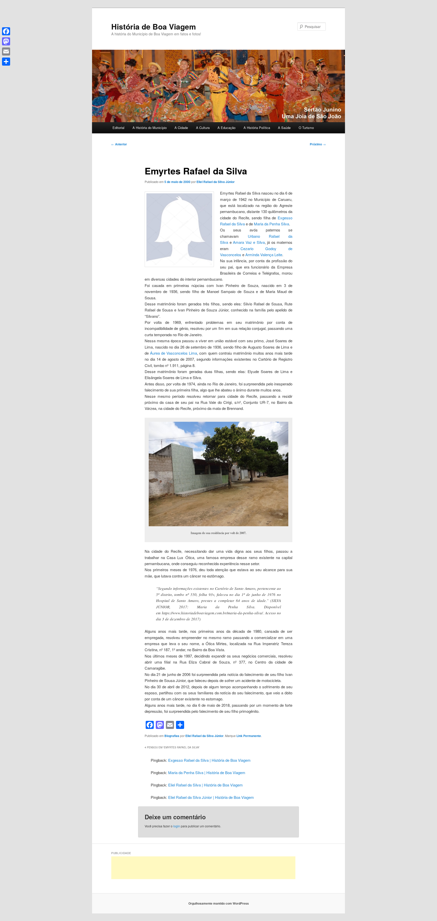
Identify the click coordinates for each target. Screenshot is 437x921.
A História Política (257, 127)
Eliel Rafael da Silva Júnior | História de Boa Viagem (211, 797)
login (176, 826)
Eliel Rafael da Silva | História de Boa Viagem (205, 784)
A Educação (226, 127)
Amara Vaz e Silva (249, 242)
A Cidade (181, 127)
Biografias (171, 735)
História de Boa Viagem (153, 26)
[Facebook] (6, 31)
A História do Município (150, 127)
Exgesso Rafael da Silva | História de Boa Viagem (209, 760)
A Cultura (203, 127)
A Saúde (284, 127)
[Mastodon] (6, 41)
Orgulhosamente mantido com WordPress (218, 903)
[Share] (6, 62)
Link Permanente (248, 735)
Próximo (318, 144)
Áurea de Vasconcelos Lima (173, 353)
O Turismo (306, 127)
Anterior (119, 144)
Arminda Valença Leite (263, 254)
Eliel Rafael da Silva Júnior (215, 181)
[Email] (6, 51)
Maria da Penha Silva (271, 223)
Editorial (118, 127)
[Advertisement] (203, 867)
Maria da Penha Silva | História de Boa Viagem (206, 772)
